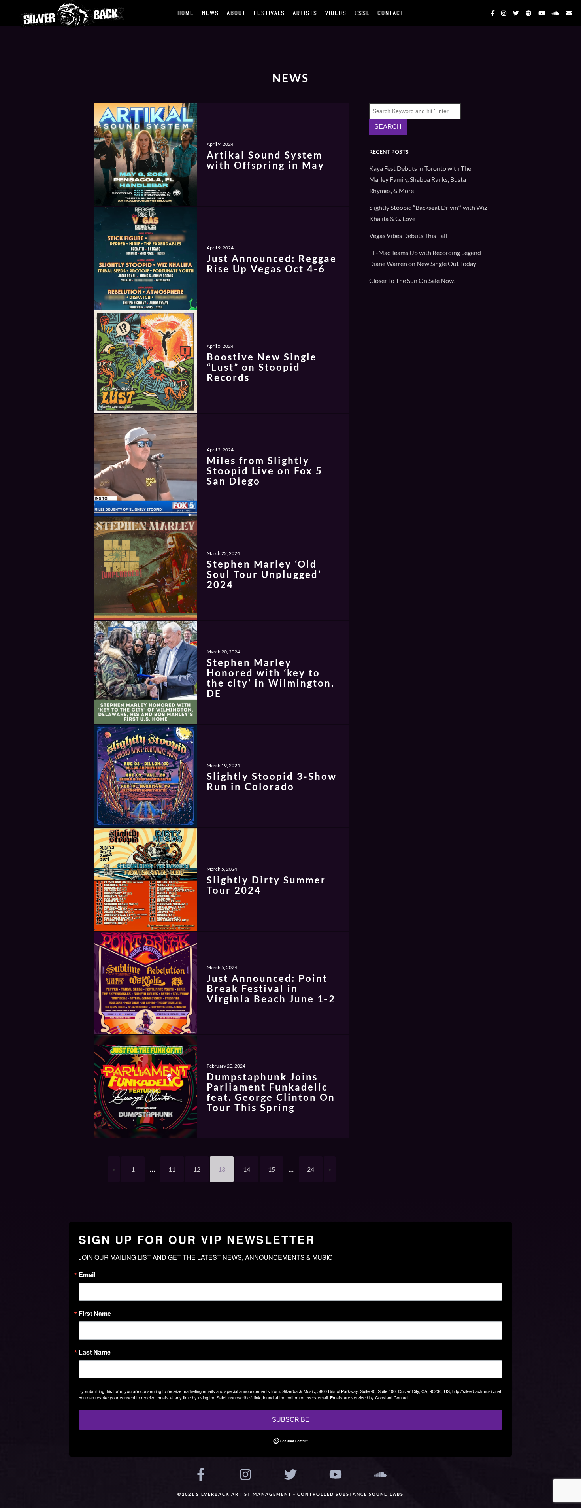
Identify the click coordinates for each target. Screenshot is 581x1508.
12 (196, 1169)
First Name (95, 1313)
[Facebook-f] (201, 1474)
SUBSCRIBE (290, 1419)
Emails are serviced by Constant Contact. (370, 1397)
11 (171, 1169)
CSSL (362, 13)
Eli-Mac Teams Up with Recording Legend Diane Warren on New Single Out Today (425, 258)
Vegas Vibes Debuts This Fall (408, 235)
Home (185, 13)
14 (246, 1169)
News (210, 13)
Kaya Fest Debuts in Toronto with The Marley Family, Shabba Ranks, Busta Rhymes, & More (420, 179)
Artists (305, 13)
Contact (390, 13)
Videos (336, 13)
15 (271, 1169)
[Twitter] (290, 1474)
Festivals (269, 13)
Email (87, 1275)
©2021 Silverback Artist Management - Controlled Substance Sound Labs (290, 1494)
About (236, 13)
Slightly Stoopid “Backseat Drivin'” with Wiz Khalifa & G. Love (428, 213)
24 (310, 1169)
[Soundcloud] (380, 1474)
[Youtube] (335, 1474)
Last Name (95, 1352)
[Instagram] (246, 1474)
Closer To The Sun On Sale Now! (412, 280)
